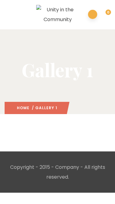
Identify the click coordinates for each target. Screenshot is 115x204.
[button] (104, 15)
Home (23, 107)
